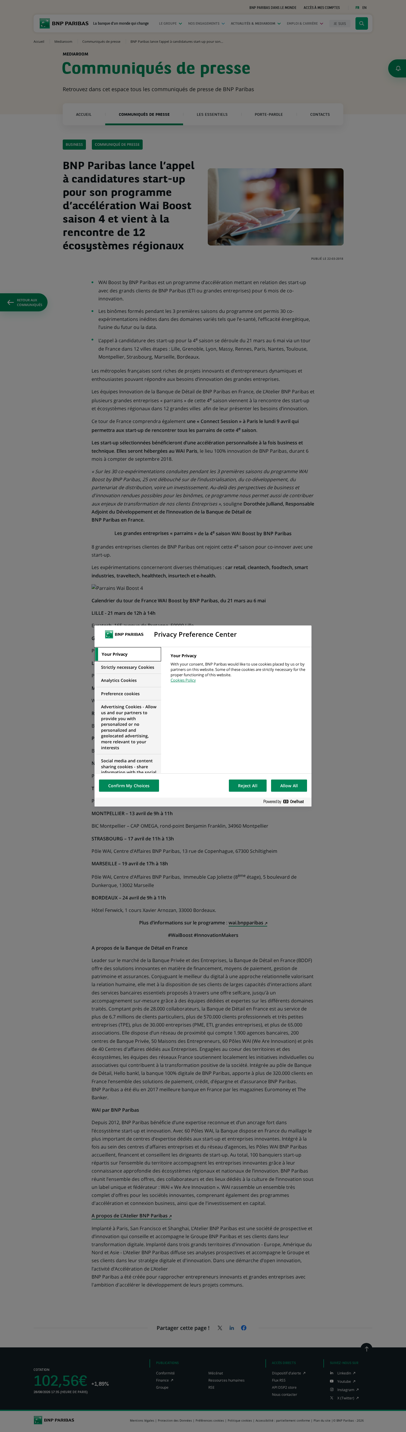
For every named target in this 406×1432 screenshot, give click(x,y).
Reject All (247, 785)
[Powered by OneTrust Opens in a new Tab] (286, 802)
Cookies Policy (183, 680)
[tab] (127, 654)
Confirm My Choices (129, 785)
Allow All (289, 785)
